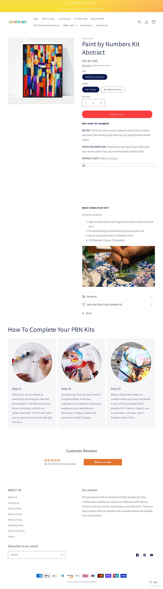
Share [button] (89, 313)
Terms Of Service (16, 530)
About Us (13, 497)
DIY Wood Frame (113, 89)
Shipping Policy (16, 525)
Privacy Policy (15, 508)
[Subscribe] (61, 555)
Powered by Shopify (89, 582)
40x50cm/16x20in (94, 77)
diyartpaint (77, 582)
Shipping (86, 65)
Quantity (86, 96)
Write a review (103, 462)
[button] (70, 25)
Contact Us (13, 502)
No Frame (90, 89)
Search (11, 536)
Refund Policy (15, 514)
